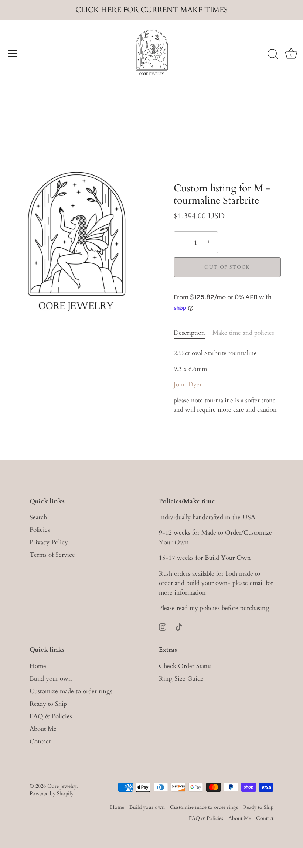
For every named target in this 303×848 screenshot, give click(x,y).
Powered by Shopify (52, 793)
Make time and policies (243, 332)
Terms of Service (52, 555)
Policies (40, 529)
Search (38, 517)
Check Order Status (185, 666)
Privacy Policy (49, 542)
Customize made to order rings (71, 691)
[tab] (193, 333)
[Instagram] (162, 626)
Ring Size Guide (181, 678)
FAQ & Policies (51, 716)
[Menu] (13, 53)
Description (189, 332)
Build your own (51, 678)
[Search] (273, 54)
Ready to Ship (48, 703)
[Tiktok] (179, 626)
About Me (43, 729)
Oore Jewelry (61, 786)
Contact (40, 741)
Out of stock (227, 267)
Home (38, 666)
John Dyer (188, 384)
